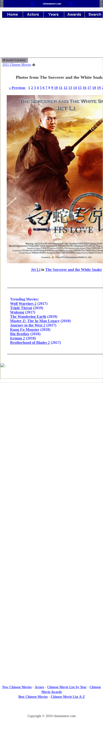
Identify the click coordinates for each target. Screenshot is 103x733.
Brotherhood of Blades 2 (30, 342)
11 (61, 87)
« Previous (17, 87)
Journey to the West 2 (27, 325)
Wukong (17, 312)
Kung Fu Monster (24, 329)
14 (75, 87)
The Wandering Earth (28, 316)
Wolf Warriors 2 (23, 303)
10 (56, 87)
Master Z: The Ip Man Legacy (35, 321)
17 (89, 87)
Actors (39, 687)
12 (65, 87)
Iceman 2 (17, 338)
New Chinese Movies (17, 687)
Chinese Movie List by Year (66, 687)
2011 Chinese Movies (16, 64)
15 (80, 87)
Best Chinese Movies (33, 697)
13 (70, 87)
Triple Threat (21, 308)
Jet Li (35, 270)
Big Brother (19, 334)
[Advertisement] (51, 426)
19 (99, 87)
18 (94, 87)
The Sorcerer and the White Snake (73, 270)
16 (84, 87)
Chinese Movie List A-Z (68, 697)
